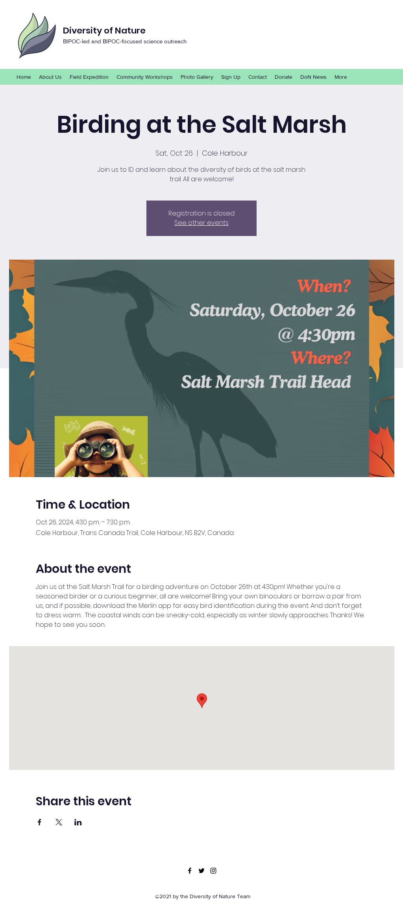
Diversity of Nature (104, 30)
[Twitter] (201, 871)
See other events (201, 222)
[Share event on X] (59, 822)
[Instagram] (213, 871)
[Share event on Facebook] (39, 822)
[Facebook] (190, 871)
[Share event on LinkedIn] (78, 822)
